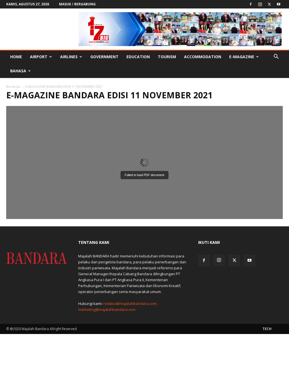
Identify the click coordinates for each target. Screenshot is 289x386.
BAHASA (18, 70)
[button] (276, 57)
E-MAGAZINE (241, 56)
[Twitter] (269, 4)
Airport (38, 56)
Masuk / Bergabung (77, 4)
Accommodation (202, 56)
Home (16, 56)
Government (104, 56)
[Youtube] (278, 4)
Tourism (167, 56)
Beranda (13, 86)
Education (138, 56)
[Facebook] (250, 4)
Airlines (69, 56)
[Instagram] (260, 4)
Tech (267, 328)
